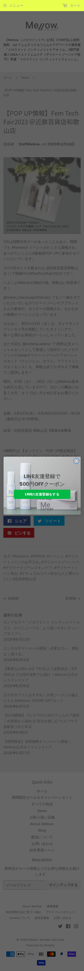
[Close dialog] (76, 461)
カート (75, 5)
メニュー (16, 5)
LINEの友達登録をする (42, 494)
